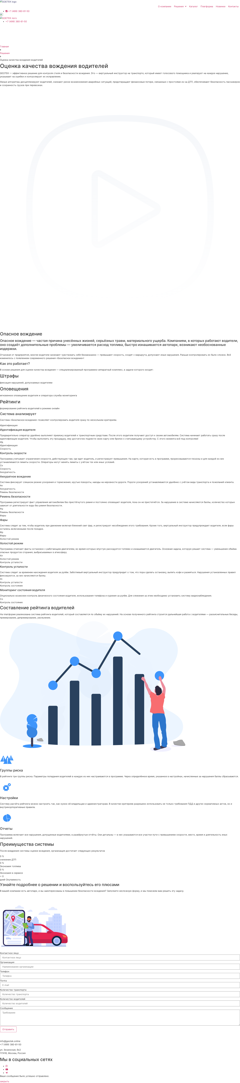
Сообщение (6, 1008)
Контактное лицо (9, 953)
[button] (4, 1081)
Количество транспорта (13, 990)
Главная (4, 46)
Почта (3, 980)
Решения (5, 53)
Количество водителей (12, 999)
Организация (7, 962)
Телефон (4, 971)
